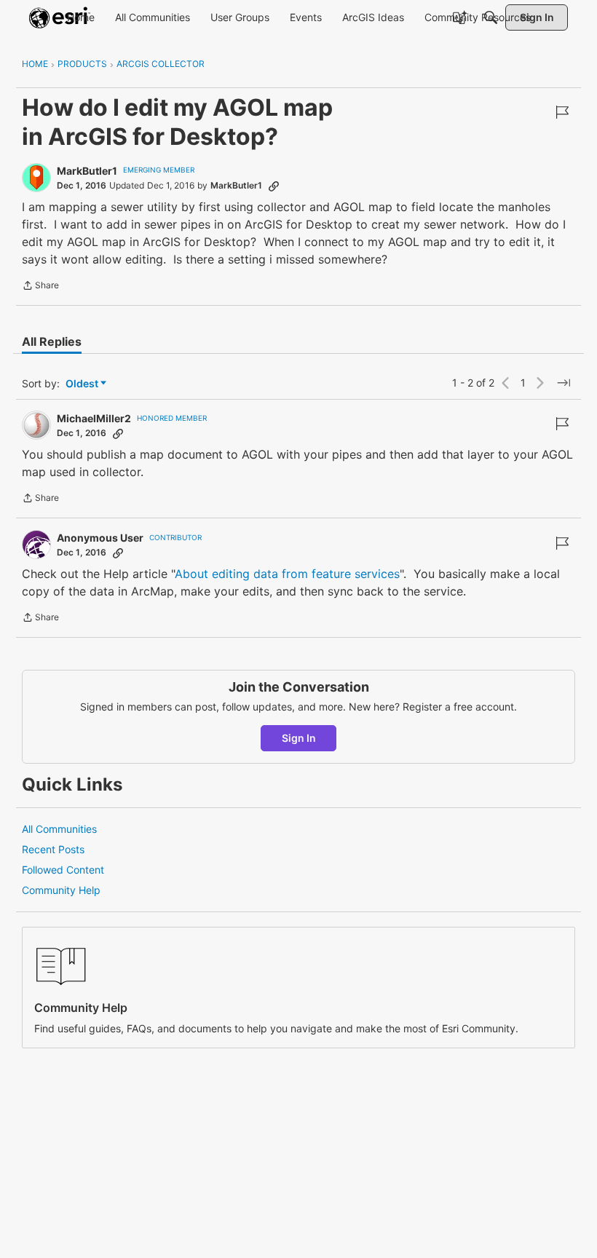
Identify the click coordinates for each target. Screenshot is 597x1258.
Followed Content (63, 869)
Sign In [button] (299, 738)
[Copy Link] (273, 185)
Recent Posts (53, 849)
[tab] (51, 341)
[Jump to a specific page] (563, 383)
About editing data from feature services (287, 573)
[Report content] (562, 112)
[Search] (491, 17)
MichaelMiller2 (94, 418)
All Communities (59, 829)
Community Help (61, 890)
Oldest (83, 384)
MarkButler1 (87, 171)
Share (40, 287)
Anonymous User (100, 537)
